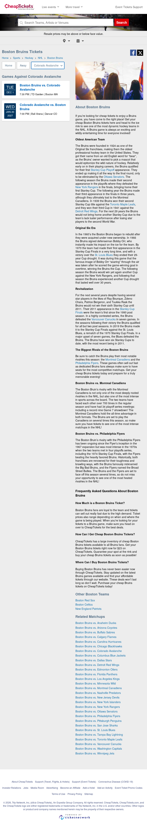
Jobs (25, 787)
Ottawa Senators (114, 177)
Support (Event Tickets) (84, 781)
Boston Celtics (84, 604)
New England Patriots (88, 608)
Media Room (37, 787)
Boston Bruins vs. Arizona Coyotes (96, 628)
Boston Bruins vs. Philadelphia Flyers (97, 716)
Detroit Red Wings (86, 211)
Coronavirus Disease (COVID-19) (115, 781)
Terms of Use (58, 793)
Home (8, 65)
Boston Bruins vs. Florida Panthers (96, 674)
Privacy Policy (75, 793)
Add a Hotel (89, 787)
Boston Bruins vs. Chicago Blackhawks (98, 646)
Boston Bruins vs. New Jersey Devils (97, 697)
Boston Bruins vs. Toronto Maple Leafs (98, 739)
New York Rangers (86, 187)
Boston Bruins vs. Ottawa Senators (96, 711)
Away (23, 65)
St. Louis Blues (104, 255)
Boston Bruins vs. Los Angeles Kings (97, 679)
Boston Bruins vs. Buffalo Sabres (95, 632)
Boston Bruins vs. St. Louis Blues (95, 730)
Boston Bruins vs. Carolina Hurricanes (98, 642)
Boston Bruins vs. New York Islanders (98, 702)
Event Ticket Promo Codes (128, 787)
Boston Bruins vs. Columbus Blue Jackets (100, 655)
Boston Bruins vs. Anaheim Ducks (95, 623)
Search (121, 22)
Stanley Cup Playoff (102, 170)
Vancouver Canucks (103, 319)
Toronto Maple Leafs (122, 204)
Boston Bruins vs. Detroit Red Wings (97, 665)
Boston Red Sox (85, 600)
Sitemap (88, 793)
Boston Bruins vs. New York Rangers (97, 707)
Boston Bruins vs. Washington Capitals (98, 748)
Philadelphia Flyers (86, 363)
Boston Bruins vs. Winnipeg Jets (94, 753)
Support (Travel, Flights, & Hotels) (52, 781)
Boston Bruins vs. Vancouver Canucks (98, 744)
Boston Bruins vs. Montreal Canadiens (98, 688)
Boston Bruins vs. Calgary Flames (95, 637)
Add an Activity (105, 787)
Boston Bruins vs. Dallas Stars (93, 660)
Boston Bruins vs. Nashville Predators (98, 693)
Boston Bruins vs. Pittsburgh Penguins (98, 721)
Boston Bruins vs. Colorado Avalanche (98, 651)
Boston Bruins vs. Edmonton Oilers (96, 669)
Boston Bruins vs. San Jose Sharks (96, 725)
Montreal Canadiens (117, 359)
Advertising (52, 787)
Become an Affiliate (70, 787)
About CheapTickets (22, 781)
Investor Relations (11, 787)
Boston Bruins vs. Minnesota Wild (95, 683)
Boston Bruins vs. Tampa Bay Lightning (99, 734)
